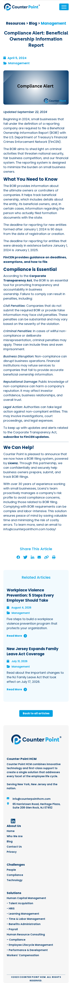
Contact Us (14, 846)
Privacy (12, 852)
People (11, 870)
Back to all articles (36, 713)
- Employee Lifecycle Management (30, 945)
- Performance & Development (27, 950)
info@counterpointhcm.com (32, 799)
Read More (14, 636)
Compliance (15, 875)
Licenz (13, 463)
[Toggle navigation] (64, 7)
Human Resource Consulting (26, 934)
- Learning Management (23, 913)
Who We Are (15, 836)
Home (11, 831)
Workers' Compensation (23, 955)
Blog (33, 23)
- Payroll (12, 929)
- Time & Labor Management (26, 919)
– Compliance (16, 939)
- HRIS (11, 908)
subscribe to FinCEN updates (26, 437)
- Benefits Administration (24, 924)
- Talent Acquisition (20, 903)
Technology (14, 880)
